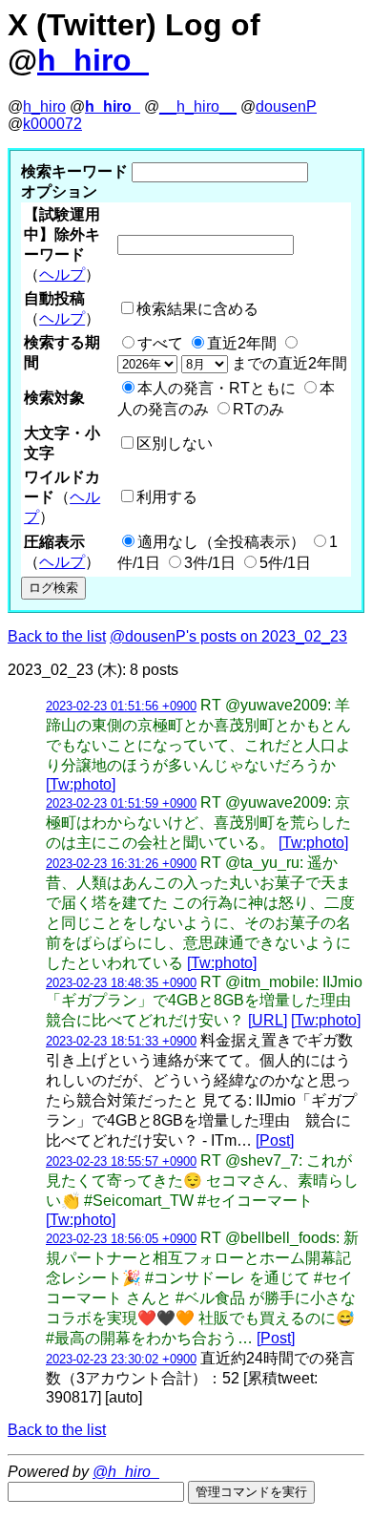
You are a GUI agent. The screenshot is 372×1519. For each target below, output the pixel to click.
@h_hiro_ (126, 1472)
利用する (166, 497)
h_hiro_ (93, 60)
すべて (160, 343)
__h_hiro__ (198, 106)
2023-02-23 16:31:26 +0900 (121, 863)
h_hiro (44, 106)
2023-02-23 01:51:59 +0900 (121, 803)
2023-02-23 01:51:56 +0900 (121, 706)
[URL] (267, 1020)
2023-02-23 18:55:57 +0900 (121, 1161)
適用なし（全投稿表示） (221, 542)
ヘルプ (62, 274)
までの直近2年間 (287, 363)
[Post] (275, 1140)
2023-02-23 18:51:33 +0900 (121, 1041)
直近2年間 (242, 343)
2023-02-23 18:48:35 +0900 (121, 983)
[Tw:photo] (80, 784)
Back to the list (57, 636)
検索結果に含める (197, 309)
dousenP (286, 106)
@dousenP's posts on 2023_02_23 (228, 636)
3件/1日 (210, 563)
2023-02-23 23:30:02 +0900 (121, 1359)
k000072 (52, 124)
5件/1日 (285, 563)
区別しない (174, 443)
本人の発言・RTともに (216, 388)
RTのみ (258, 409)
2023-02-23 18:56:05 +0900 (121, 1239)
